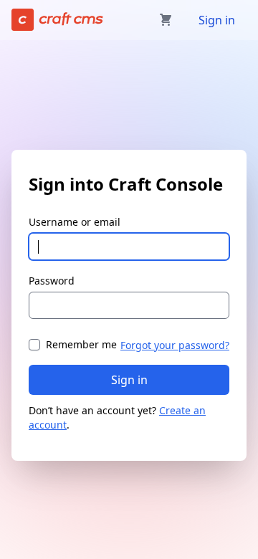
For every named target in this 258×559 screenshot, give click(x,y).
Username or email (74, 222)
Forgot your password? (174, 345)
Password (52, 280)
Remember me (81, 344)
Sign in (217, 20)
